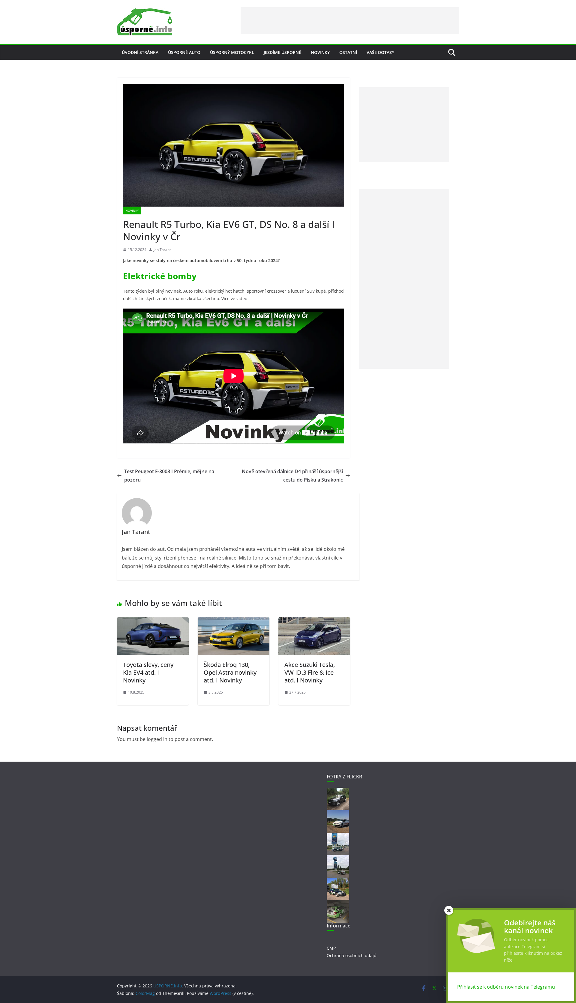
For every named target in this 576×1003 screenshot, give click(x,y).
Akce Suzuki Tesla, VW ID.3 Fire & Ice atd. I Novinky (309, 672)
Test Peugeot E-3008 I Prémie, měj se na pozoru (169, 475)
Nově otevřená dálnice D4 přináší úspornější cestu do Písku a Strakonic (292, 475)
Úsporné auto (184, 52)
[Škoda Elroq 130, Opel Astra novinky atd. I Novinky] (233, 621)
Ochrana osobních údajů (351, 955)
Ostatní (348, 52)
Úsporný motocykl (232, 52)
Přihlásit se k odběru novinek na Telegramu (506, 987)
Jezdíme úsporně (282, 52)
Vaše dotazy (380, 52)
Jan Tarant (162, 249)
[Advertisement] (350, 20)
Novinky (320, 52)
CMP (331, 948)
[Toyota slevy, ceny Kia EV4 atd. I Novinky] (153, 621)
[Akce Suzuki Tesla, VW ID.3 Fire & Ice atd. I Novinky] (314, 621)
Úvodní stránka (140, 52)
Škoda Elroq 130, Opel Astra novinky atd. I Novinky (230, 672)
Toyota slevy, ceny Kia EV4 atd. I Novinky (148, 672)
